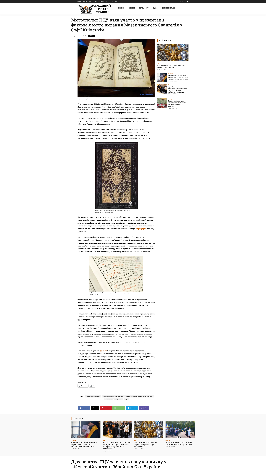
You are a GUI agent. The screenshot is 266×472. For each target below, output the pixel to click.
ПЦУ (126, 399)
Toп (158, 63)
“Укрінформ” (141, 228)
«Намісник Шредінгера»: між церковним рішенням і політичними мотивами (178, 77)
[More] (152, 408)
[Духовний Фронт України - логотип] (94, 9)
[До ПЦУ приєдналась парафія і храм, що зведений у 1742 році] (180, 429)
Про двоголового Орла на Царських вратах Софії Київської (171, 66)
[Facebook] (178, 1)
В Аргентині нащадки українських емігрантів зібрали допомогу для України (177, 103)
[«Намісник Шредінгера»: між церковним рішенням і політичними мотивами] (162, 77)
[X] (185, 1)
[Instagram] (180, 1)
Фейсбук (103, 351)
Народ (170, 99)
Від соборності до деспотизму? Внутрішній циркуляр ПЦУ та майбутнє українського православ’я (177, 90)
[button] (164, 1)
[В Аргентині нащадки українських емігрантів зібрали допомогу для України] (162, 103)
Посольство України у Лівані (113, 399)
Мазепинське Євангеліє (93, 396)
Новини (91, 35)
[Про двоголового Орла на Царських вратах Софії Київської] (172, 52)
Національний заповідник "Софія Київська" (139, 396)
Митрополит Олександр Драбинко (113, 396)
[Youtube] (187, 1)
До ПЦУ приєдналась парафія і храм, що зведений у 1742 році (179, 443)
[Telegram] (182, 1)
